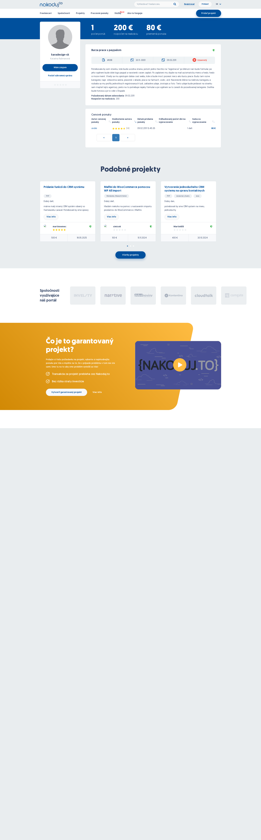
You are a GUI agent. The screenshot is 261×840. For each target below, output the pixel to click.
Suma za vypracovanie (199, 120)
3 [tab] (133, 246)
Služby (117, 13)
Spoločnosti (64, 13)
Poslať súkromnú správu (60, 76)
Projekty (80, 13)
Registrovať (189, 4)
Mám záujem (60, 67)
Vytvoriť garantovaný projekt (66, 392)
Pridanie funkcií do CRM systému (64, 187)
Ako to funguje (134, 13)
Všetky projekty (130, 255)
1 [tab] (127, 246)
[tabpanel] (70, 211)
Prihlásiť (205, 4)
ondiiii (94, 128)
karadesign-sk (60, 55)
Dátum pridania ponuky (145, 120)
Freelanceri (46, 13)
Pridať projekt (208, 13)
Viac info (51, 217)
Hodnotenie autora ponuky (122, 120)
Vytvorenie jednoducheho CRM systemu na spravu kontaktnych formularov (184, 191)
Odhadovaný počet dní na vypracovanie (172, 120)
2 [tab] (130, 246)
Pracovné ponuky (99, 13)
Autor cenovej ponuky (98, 120)
